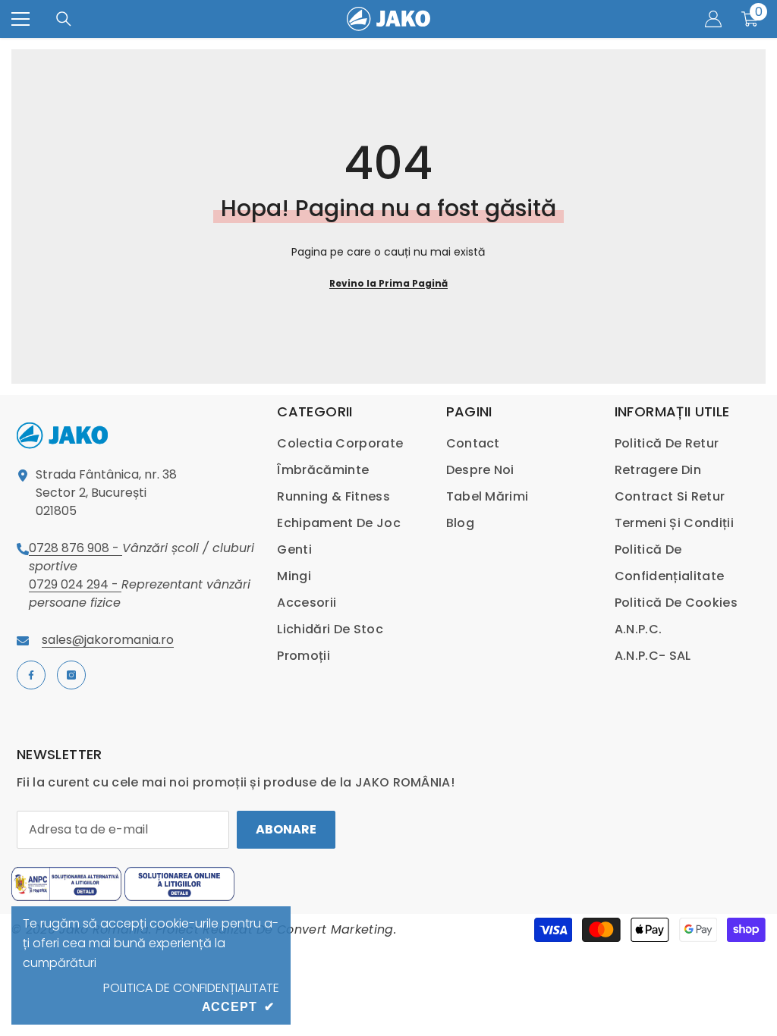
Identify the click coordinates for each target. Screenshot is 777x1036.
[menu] (20, 19)
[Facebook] (31, 675)
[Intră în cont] (713, 19)
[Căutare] (64, 19)
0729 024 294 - (75, 584)
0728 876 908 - (75, 548)
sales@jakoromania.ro (108, 639)
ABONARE (286, 829)
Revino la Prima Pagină (388, 283)
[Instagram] (71, 675)
